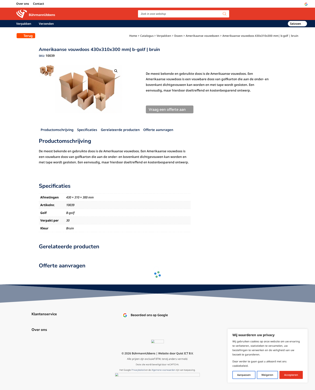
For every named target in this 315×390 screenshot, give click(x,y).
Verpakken (23, 24)
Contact (38, 4)
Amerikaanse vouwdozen (202, 35)
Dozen (178, 35)
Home (133, 35)
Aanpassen (244, 375)
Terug (28, 35)
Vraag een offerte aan (167, 109)
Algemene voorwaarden (163, 369)
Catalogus (146, 35)
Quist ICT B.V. (184, 353)
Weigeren (267, 375)
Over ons (22, 4)
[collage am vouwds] (88, 89)
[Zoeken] (224, 13)
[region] (268, 356)
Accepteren (291, 375)
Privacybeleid (138, 369)
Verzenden (46, 24)
